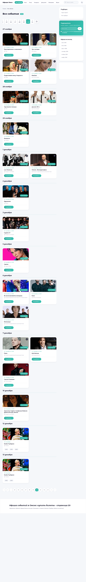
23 (47, 489)
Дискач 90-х (36, 107)
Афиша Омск (7, 2)
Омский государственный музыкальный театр (42, 171)
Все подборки (65, 15)
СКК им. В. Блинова (37, 297)
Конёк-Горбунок (9, 443)
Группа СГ (7, 232)
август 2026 (64, 48)
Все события (19, 2)
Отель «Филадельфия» (39, 170)
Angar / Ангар (8, 266)
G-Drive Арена (36, 77)
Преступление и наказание (13, 49)
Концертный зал (36, 355)
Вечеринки (51, 2)
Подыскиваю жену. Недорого (13, 75)
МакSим (34, 75)
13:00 (11, 449)
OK (79, 28)
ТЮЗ (6, 51)
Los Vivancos (8, 170)
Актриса (7, 138)
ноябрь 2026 (64, 57)
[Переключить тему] (82, 2)
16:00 (16, 449)
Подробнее (8, 55)
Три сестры (35, 49)
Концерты (36, 2)
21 (40, 489)
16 (22, 489)
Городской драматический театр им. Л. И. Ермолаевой (16, 297)
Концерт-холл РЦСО (9, 171)
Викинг (6, 203)
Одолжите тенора (10, 107)
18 (29, 489)
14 (14, 489)
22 (44, 489)
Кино (25, 2)
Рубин (6, 77)
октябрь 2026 (65, 54)
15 (18, 489)
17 (25, 489)
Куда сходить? (65, 12)
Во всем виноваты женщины (13, 295)
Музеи (57, 2)
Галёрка (34, 51)
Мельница (7, 321)
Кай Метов (35, 353)
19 (33, 489)
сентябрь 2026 (65, 51)
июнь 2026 (64, 42)
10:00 (6, 449)
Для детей (43, 2)
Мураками (7, 201)
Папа (5, 353)
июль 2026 (64, 45)
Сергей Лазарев (9, 379)
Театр (30, 2)
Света (6, 264)
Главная (4, 8)
